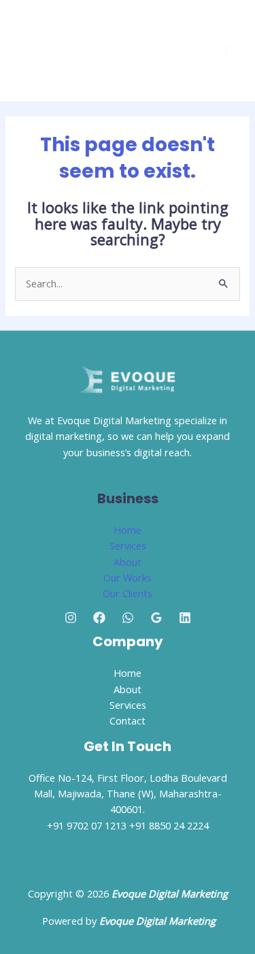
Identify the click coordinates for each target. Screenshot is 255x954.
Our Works (127, 577)
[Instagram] (71, 617)
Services (127, 545)
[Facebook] (99, 617)
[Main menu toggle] (226, 51)
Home (127, 530)
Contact (127, 720)
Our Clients (127, 593)
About (127, 562)
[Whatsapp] (128, 617)
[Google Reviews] (156, 617)
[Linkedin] (185, 617)
